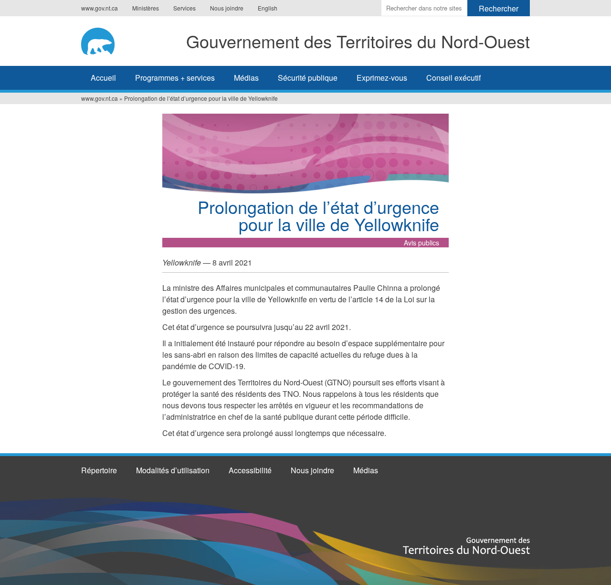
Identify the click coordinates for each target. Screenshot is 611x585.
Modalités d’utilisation (173, 470)
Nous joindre (226, 8)
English (267, 8)
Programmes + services (175, 77)
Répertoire (99, 470)
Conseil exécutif (453, 77)
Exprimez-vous (382, 77)
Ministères (145, 8)
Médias (246, 77)
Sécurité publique (307, 77)
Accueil (103, 77)
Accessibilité (250, 470)
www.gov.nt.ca (99, 8)
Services (184, 8)
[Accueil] (101, 39)
